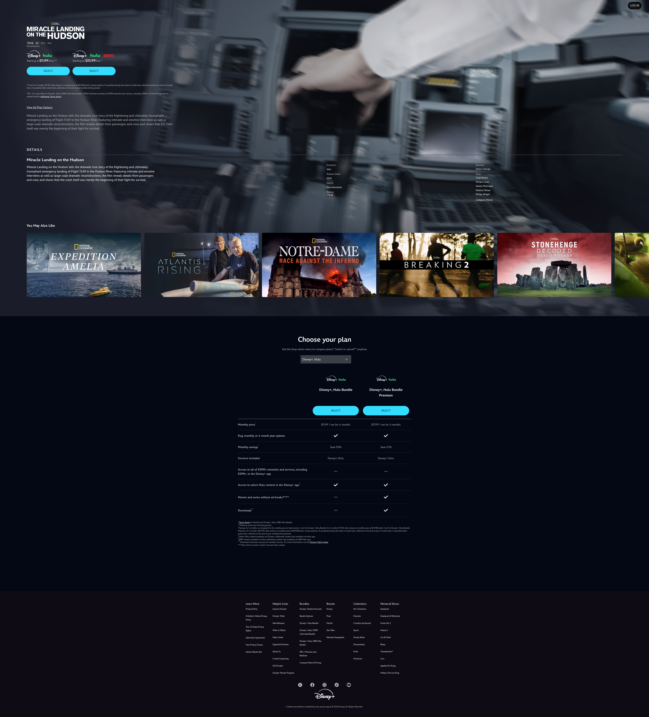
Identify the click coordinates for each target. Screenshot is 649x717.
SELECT (48, 71)
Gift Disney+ (278, 666)
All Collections (359, 609)
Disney (329, 609)
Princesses (357, 658)
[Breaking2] (437, 265)
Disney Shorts (359, 637)
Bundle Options (306, 616)
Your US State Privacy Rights (255, 629)
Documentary (359, 644)
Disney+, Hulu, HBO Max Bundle (310, 643)
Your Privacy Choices (254, 645)
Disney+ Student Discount (311, 609)
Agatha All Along (388, 666)
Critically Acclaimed (362, 623)
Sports (356, 630)
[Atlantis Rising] (201, 265)
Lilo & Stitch (385, 637)
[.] (300, 685)
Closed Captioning (281, 658)
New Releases (279, 623)
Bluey (382, 644)
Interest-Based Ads (254, 652)
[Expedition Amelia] (84, 265)
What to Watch (279, 630)
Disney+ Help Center (319, 542)
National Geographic (335, 637)
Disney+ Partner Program (283, 673)
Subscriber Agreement (255, 638)
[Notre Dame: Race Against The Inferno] (319, 265)
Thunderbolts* (386, 651)
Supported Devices (281, 644)
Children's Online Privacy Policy (256, 618)
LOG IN (634, 5)
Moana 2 (384, 630)
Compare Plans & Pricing (310, 663)
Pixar (329, 616)
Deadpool (384, 609)
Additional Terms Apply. (50, 96)
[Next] (642, 264)
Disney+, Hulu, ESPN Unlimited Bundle (309, 632)
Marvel (330, 623)
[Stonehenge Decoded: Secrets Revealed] (554, 265)
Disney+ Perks (279, 616)
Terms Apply (244, 522)
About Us (277, 651)
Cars (382, 658)
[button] (284, 604)
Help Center (278, 637)
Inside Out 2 (385, 623)
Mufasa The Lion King (389, 673)
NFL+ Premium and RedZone (308, 654)
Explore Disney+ (280, 609)
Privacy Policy (251, 609)
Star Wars (331, 630)
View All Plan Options (39, 107)
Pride (355, 651)
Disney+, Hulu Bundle (309, 623)
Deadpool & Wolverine (390, 616)
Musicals (357, 616)
